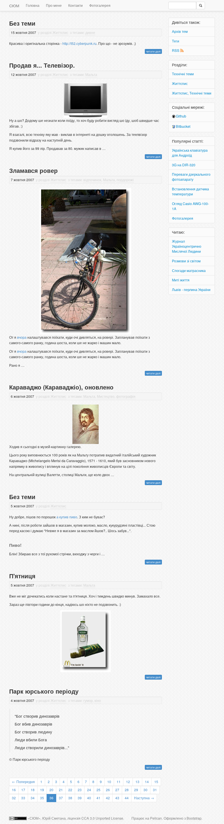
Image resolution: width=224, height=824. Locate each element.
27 (117, 789)
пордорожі (125, 179)
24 (89, 789)
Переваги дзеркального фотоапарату (191, 177)
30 (145, 789)
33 (23, 797)
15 (156, 781)
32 (14, 797)
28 (127, 789)
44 (127, 797)
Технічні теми (183, 73)
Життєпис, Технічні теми (191, 93)
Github (181, 116)
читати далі (153, 51)
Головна (32, 5)
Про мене (54, 5)
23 (80, 789)
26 (108, 789)
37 (61, 797)
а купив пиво (66, 516)
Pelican (156, 818)
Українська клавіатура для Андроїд (190, 153)
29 (136, 789)
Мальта (91, 74)
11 (119, 781)
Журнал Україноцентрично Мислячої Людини (186, 246)
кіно (97, 700)
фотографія (125, 396)
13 (137, 781)
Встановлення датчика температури (190, 191)
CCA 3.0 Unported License (102, 818)
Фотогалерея (99, 5)
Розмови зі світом (186, 260)
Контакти (75, 5)
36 (51, 797)
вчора (21, 337)
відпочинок (92, 179)
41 (98, 797)
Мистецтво (105, 396)
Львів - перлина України (191, 289)
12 (128, 781)
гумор (88, 700)
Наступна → (144, 797)
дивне (90, 32)
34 (33, 797)
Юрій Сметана (54, 818)
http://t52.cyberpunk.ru (79, 43)
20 (51, 789)
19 (42, 789)
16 (14, 789)
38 (70, 797)
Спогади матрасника (189, 270)
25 (98, 789)
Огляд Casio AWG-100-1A (190, 206)
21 (61, 789)
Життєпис (60, 32)
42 (108, 797)
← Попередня (23, 781)
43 (117, 797)
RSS (175, 50)
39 (80, 797)
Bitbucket (183, 126)
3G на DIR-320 (183, 164)
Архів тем (180, 31)
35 (42, 797)
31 (155, 789)
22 (70, 789)
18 (33, 789)
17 (23, 789)
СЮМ (14, 5)
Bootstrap (194, 818)
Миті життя (180, 279)
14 (147, 781)
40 (89, 797)
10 (109, 781)
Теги (175, 41)
